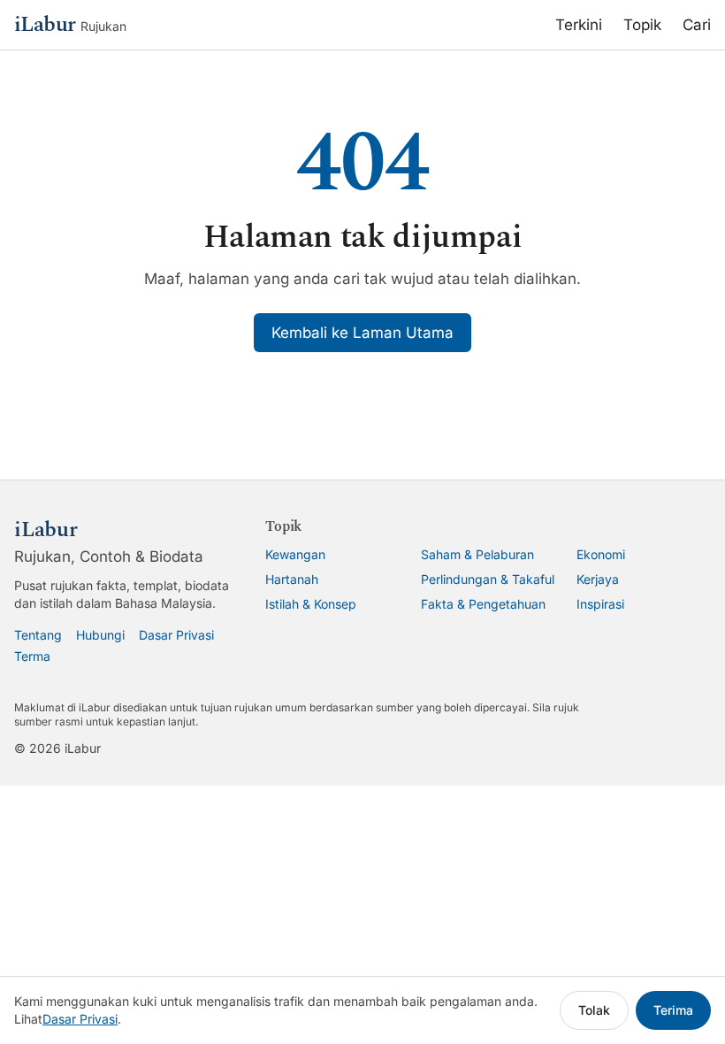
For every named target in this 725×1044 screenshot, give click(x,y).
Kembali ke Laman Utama (362, 333)
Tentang (38, 634)
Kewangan (295, 554)
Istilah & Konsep (310, 603)
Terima (673, 1009)
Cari (697, 25)
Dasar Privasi (176, 634)
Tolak (594, 1009)
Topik (642, 25)
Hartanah (291, 579)
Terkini (578, 25)
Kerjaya (597, 579)
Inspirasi (600, 603)
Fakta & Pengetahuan (483, 603)
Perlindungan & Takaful (487, 579)
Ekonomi (600, 554)
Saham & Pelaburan (477, 554)
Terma (32, 656)
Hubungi (100, 634)
